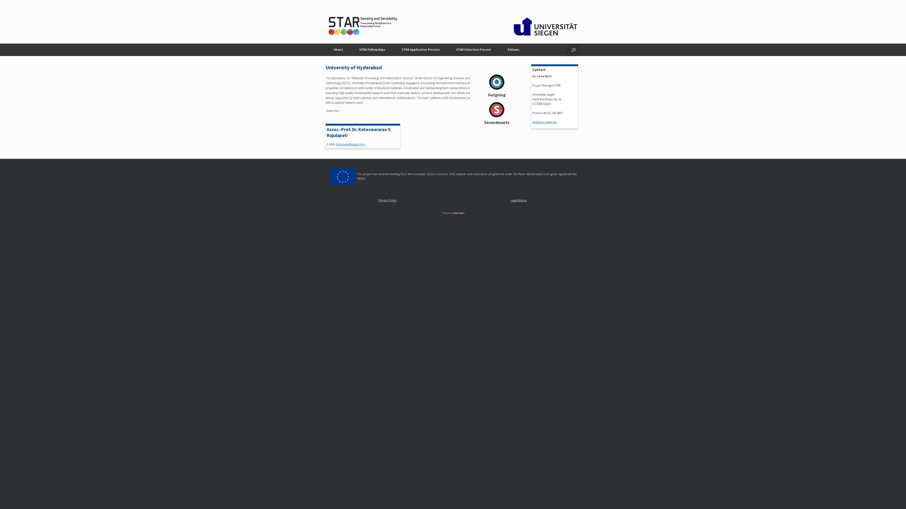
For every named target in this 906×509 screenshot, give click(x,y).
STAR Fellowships (372, 50)
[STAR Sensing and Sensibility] (453, 22)
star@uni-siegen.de (544, 122)
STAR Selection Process (473, 50)
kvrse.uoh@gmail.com (350, 144)
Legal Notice (518, 200)
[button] (573, 50)
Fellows (513, 50)
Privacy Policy (387, 200)
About (338, 50)
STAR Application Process (421, 50)
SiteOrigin (459, 213)
